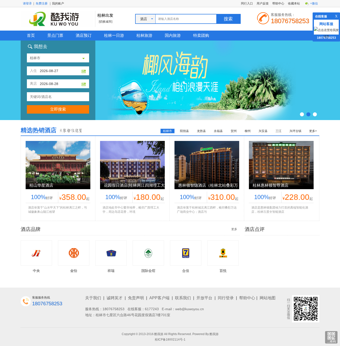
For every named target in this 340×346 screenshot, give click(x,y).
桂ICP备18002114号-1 (170, 339)
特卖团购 (201, 35)
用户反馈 (263, 3)
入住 (33, 71)
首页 (31, 35)
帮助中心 (278, 3)
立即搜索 (58, 109)
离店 (33, 84)
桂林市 (167, 131)
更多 (234, 229)
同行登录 (226, 298)
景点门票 (55, 35)
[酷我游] (57, 18)
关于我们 (93, 298)
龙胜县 (201, 131)
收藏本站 (294, 3)
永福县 (218, 131)
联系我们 (183, 298)
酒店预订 (84, 35)
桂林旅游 (144, 35)
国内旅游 (173, 35)
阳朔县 (184, 131)
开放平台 (204, 298)
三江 (279, 131)
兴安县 (263, 131)
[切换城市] (105, 21)
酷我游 (214, 334)
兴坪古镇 (295, 131)
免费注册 (42, 3)
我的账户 (58, 3)
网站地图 (268, 298)
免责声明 (136, 298)
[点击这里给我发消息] (326, 33)
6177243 (152, 309)
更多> (313, 131)
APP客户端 (159, 298)
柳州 (248, 131)
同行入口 (247, 3)
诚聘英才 (114, 298)
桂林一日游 (114, 35)
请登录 (27, 3)
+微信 (314, 3)
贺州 (234, 131)
